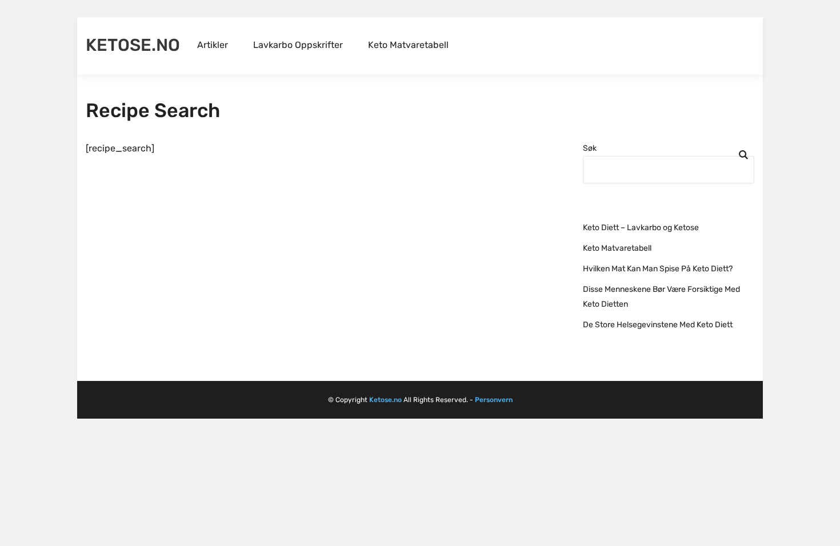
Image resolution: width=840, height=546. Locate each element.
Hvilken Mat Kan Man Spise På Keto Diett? (658, 269)
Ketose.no (133, 45)
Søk (590, 148)
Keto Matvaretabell (408, 44)
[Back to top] (828, 534)
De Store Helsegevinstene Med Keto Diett (658, 325)
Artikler (212, 44)
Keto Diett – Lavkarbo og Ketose (641, 227)
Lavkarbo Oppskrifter (298, 44)
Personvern (494, 400)
